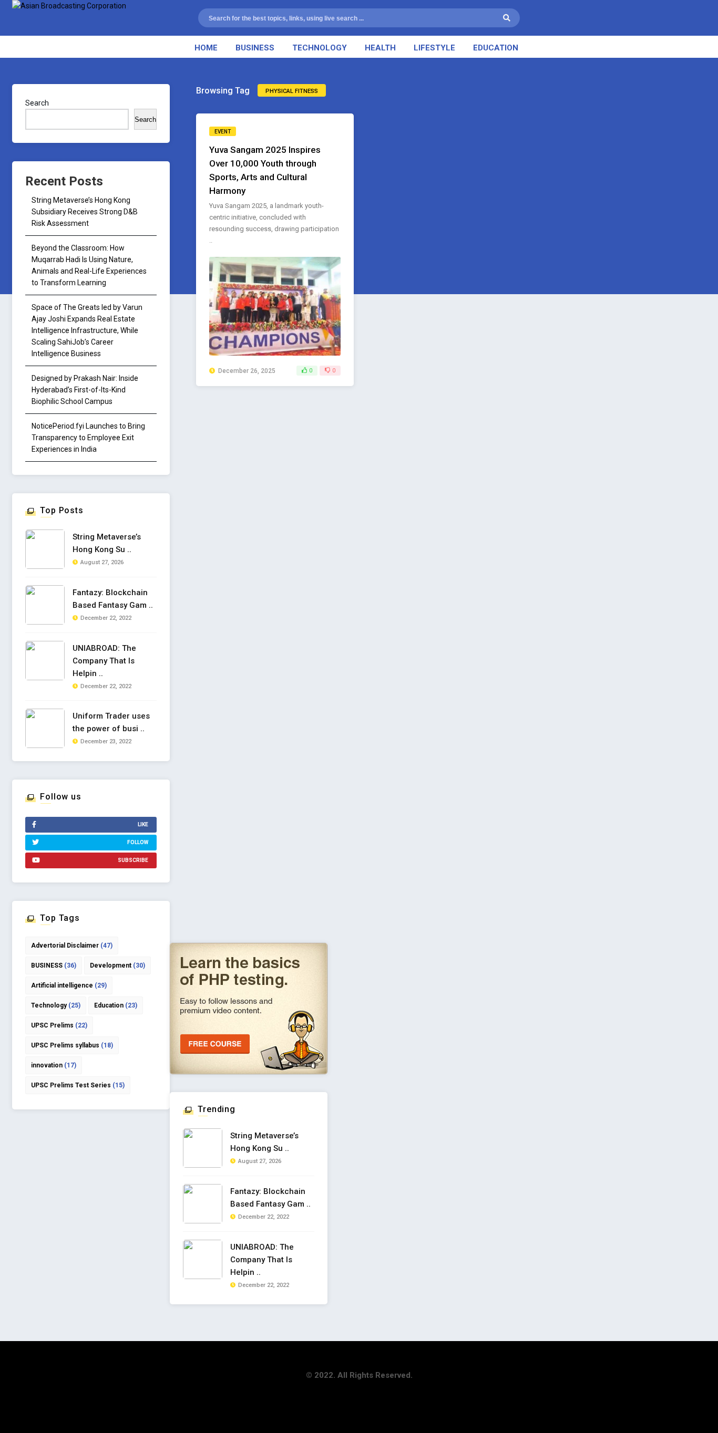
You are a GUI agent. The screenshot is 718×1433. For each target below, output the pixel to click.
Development (117, 965)
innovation (53, 1065)
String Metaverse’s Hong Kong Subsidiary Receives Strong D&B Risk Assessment (85, 211)
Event (222, 131)
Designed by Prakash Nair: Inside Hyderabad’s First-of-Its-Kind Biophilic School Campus (85, 390)
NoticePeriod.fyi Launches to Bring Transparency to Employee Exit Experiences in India (88, 437)
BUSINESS (53, 965)
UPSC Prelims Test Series (78, 1085)
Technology (319, 48)
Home (206, 48)
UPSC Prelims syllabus (72, 1045)
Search (37, 103)
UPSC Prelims (59, 1025)
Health (380, 48)
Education (495, 48)
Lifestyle (434, 48)
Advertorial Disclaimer (71, 945)
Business (254, 48)
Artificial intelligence (69, 985)
